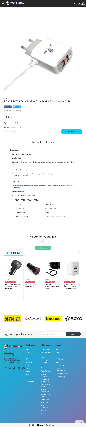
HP (27, 359)
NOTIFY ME (72, 132)
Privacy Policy (60, 365)
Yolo (27, 365)
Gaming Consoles (44, 375)
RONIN (6, 99)
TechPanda (39, 425)
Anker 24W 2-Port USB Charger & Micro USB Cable (52, 286)
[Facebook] (5, 368)
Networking (45, 402)
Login (57, 349)
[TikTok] (14, 368)
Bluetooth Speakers (44, 362)
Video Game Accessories (45, 380)
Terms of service (61, 373)
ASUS (28, 352)
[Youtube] (23, 368)
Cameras (44, 411)
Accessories (45, 399)
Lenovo (28, 356)
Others (43, 414)
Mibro (28, 371)
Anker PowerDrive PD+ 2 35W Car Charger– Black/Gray (13, 286)
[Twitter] (9, 368)
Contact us (59, 359)
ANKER (7, 280)
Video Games (45, 371)
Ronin (28, 375)
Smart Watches (46, 352)
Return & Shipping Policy (61, 369)
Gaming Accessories (45, 390)
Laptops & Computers (44, 367)
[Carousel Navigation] (80, 253)
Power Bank (45, 349)
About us (59, 356)
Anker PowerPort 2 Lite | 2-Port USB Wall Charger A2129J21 (72, 286)
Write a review (43, 248)
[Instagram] (19, 368)
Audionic (29, 362)
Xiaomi (28, 368)
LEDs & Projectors (44, 406)
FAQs (57, 362)
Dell (27, 349)
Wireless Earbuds (44, 357)
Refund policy (60, 376)
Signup (58, 352)
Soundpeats (30, 381)
